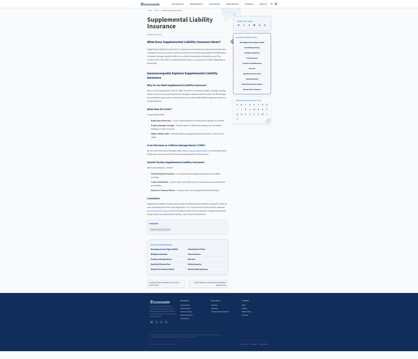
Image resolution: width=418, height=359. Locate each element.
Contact (244, 308)
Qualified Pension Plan (252, 74)
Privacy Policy (253, 344)
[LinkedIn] (161, 322)
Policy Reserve (252, 58)
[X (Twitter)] (156, 322)
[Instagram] (166, 322)
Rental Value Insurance (252, 89)
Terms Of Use (243, 344)
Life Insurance (214, 4)
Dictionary (249, 4)
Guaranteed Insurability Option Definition (164, 283)
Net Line (252, 68)
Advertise (245, 315)
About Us (263, 4)
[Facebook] (152, 322)
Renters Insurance (186, 312)
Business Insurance (186, 315)
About (244, 305)
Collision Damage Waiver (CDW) (194, 150)
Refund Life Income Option (252, 84)
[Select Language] (276, 4)
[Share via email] (254, 25)
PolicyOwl (214, 308)
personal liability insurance (157, 210)
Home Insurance (196, 4)
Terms (157, 10)
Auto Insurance (178, 4)
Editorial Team (246, 312)
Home (150, 10)
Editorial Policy (264, 344)
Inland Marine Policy (252, 47)
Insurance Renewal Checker (220, 312)
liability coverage (193, 59)
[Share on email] (259, 25)
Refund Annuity (252, 79)
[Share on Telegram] (249, 25)
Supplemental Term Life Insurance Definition (210, 283)
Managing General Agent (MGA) (252, 42)
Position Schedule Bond (252, 63)
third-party (162, 52)
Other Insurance (232, 4)
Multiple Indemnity (252, 53)
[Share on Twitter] (238, 25)
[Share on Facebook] (244, 25)
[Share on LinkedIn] (264, 25)
